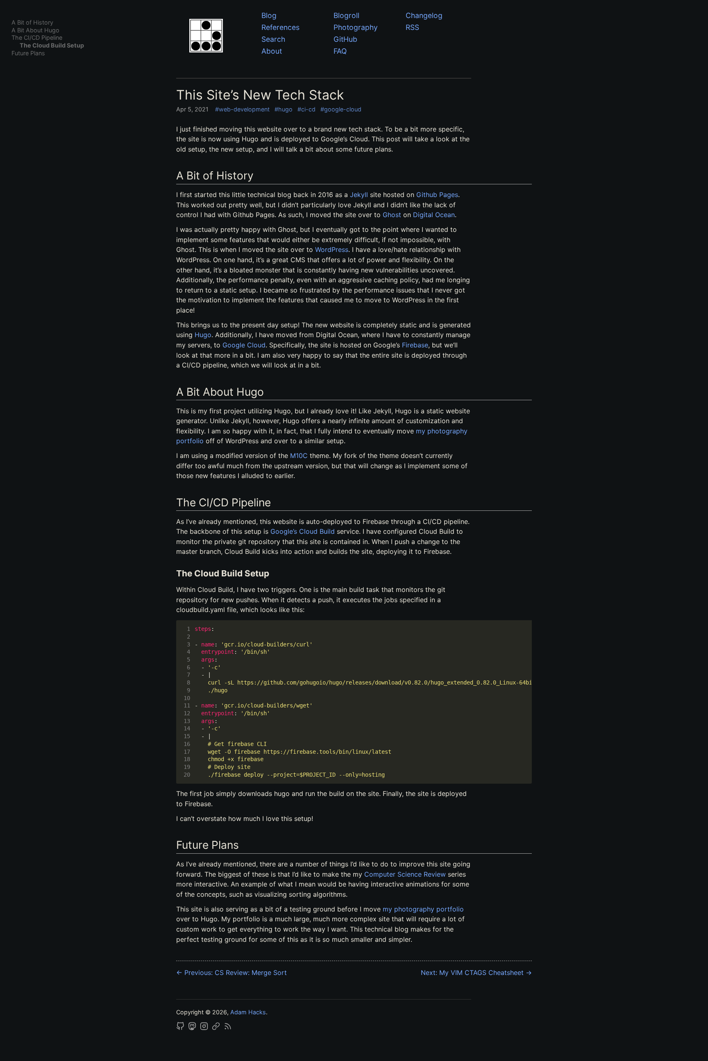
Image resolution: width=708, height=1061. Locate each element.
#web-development (242, 109)
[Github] (181, 1028)
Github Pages (437, 194)
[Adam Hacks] (219, 37)
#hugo (284, 109)
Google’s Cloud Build (302, 531)
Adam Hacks (248, 1012)
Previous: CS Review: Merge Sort (231, 972)
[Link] (217, 1028)
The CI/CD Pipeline (36, 37)
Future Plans (28, 53)
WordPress (331, 249)
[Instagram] (205, 1028)
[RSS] (228, 1028)
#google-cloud (340, 109)
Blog (269, 15)
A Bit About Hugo (35, 30)
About (271, 51)
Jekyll (359, 194)
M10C (299, 455)
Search (273, 39)
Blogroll (346, 15)
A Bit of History (32, 22)
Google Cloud (244, 345)
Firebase (415, 345)
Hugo (203, 335)
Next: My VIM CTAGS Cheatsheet (476, 972)
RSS (412, 27)
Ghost (392, 215)
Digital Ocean (434, 215)
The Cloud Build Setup (52, 45)
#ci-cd (306, 109)
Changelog (424, 15)
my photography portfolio (423, 909)
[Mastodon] (193, 1028)
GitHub (345, 39)
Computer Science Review (405, 874)
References (280, 27)
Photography (356, 27)
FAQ (340, 51)
